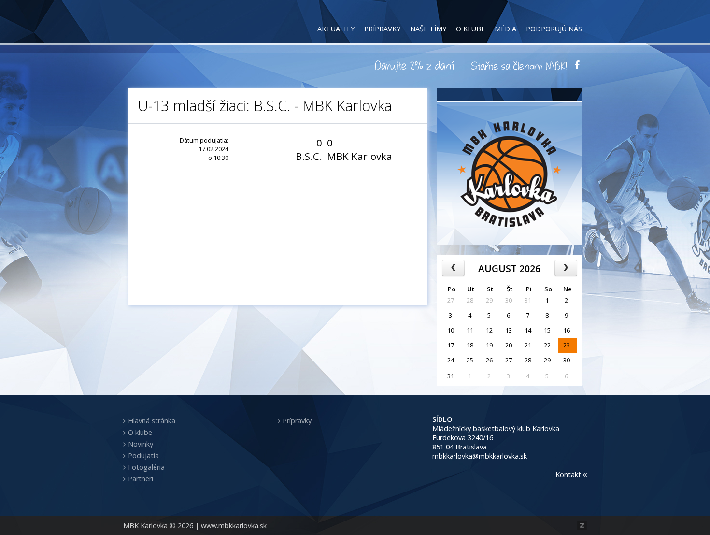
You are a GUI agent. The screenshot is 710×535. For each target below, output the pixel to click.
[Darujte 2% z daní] (416, 65)
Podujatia (143, 455)
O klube (470, 28)
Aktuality (336, 28)
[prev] (453, 268)
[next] (565, 268)
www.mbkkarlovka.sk (234, 525)
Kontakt (569, 474)
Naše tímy (428, 28)
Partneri (140, 478)
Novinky (140, 443)
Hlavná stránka (151, 420)
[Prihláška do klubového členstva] (519, 65)
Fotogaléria (146, 467)
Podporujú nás (554, 28)
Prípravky (382, 28)
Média (505, 28)
